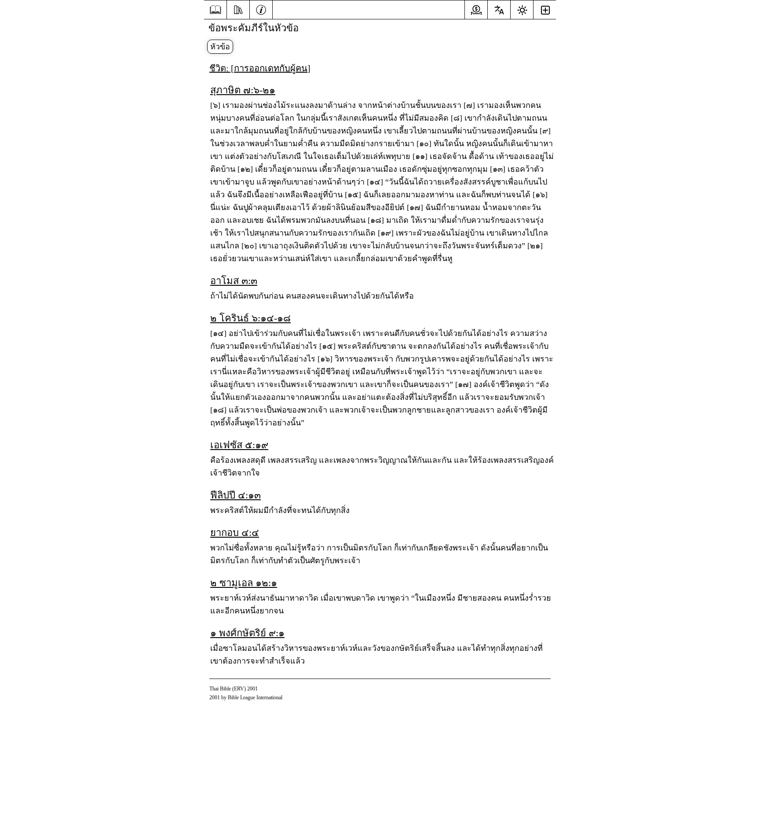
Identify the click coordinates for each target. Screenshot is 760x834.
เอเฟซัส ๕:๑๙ (239, 444)
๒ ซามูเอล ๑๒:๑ (243, 582)
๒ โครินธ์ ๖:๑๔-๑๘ (250, 318)
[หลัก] (215, 10)
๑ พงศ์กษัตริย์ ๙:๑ (247, 632)
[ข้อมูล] (261, 9)
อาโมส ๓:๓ (233, 280)
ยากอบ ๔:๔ (234, 532)
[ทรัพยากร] (238, 9)
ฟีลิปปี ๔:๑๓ (235, 495)
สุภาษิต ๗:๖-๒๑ (242, 90)
